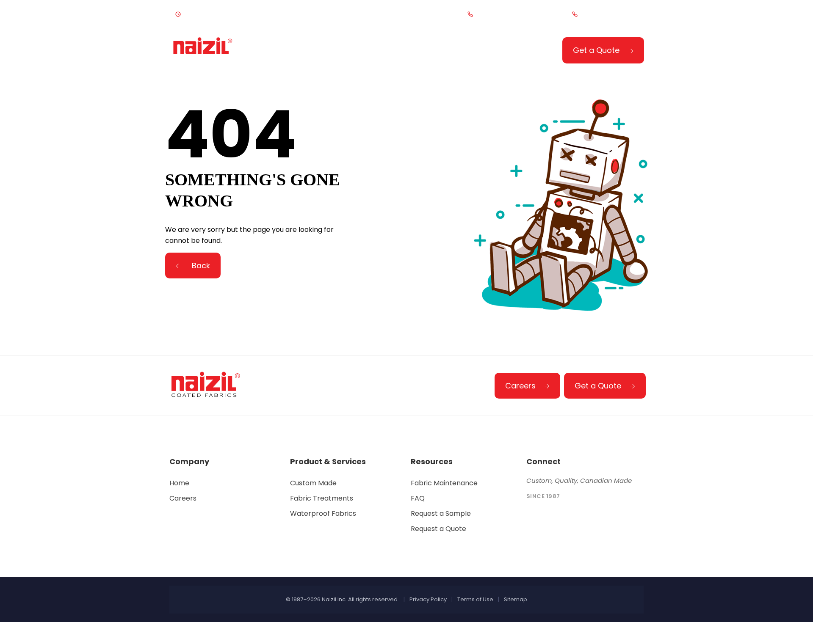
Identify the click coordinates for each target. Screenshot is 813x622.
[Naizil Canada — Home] (203, 50)
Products (333, 51)
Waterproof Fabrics (323, 513)
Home (275, 51)
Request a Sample (441, 513)
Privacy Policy (428, 599)
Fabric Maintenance (444, 483)
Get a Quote (596, 50)
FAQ (418, 498)
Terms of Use (475, 599)
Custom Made (313, 483)
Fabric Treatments (321, 498)
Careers (520, 385)
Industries (406, 51)
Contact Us (483, 51)
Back (200, 265)
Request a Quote (438, 529)
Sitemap (515, 599)
